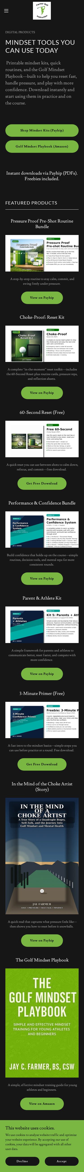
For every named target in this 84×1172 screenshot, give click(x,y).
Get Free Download (42, 484)
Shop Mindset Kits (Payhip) (42, 131)
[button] (8, 10)
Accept (62, 1161)
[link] (42, 11)
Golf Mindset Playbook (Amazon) (42, 147)
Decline (22, 1161)
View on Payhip (42, 298)
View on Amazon (42, 1104)
